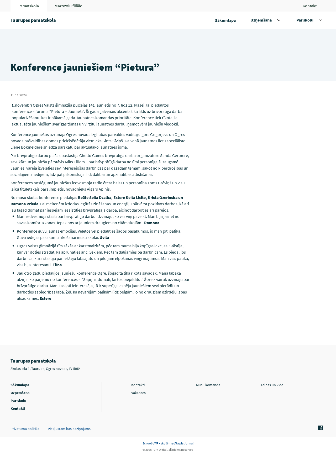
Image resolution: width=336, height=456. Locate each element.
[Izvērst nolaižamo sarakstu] (279, 20)
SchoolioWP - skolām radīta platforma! (168, 443)
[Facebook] (320, 428)
